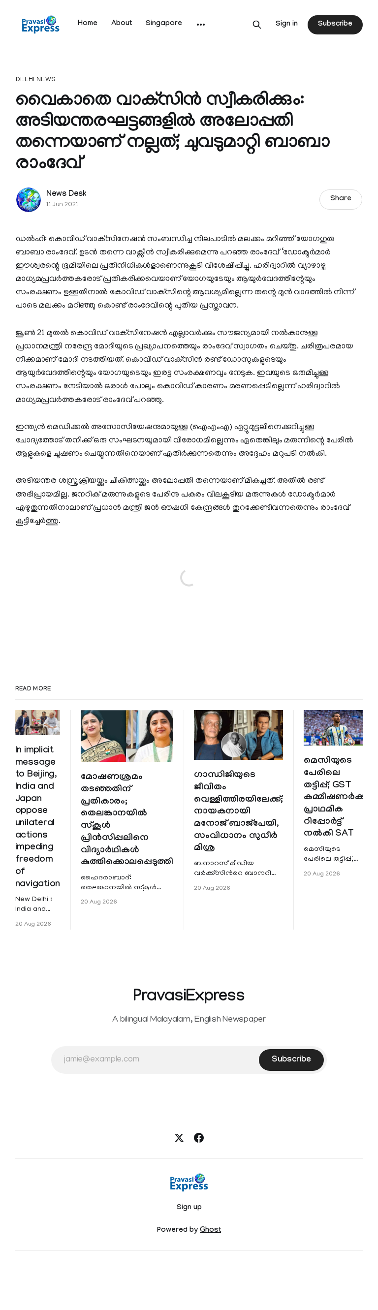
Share (340, 199)
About (121, 24)
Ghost (210, 1230)
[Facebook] (199, 1138)
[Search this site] (257, 24)
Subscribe (335, 24)
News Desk (66, 194)
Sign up (189, 1208)
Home (87, 24)
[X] (179, 1138)
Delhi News (36, 80)
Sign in (287, 24)
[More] (201, 24)
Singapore (164, 24)
